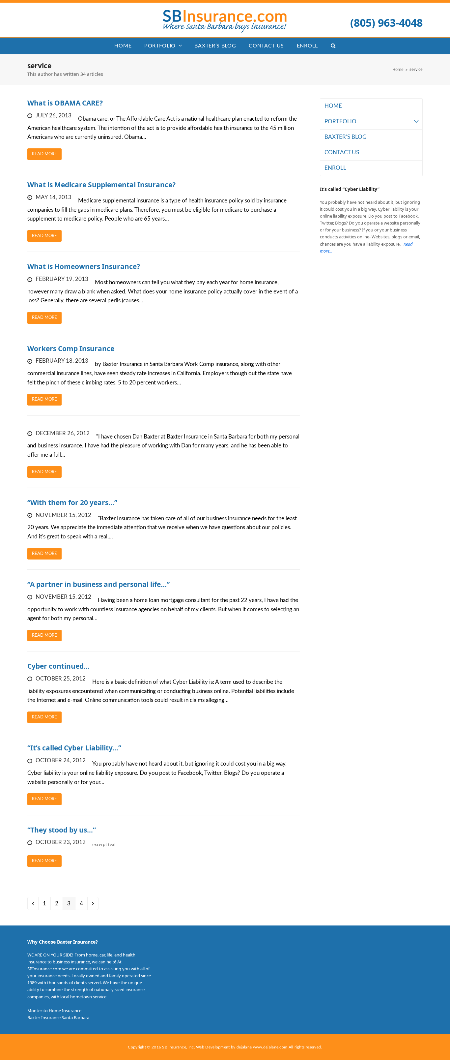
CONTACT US (341, 152)
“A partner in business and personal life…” (98, 584)
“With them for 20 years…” (72, 502)
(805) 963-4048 (386, 22)
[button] (333, 46)
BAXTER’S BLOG (345, 137)
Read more (44, 154)
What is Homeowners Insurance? (83, 266)
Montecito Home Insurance (54, 1011)
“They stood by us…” (61, 829)
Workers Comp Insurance (70, 348)
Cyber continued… (58, 666)
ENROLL (335, 168)
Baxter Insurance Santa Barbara (58, 1017)
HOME (333, 106)
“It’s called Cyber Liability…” (74, 747)
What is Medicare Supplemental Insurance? (101, 184)
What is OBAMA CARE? (65, 102)
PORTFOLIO (340, 121)
